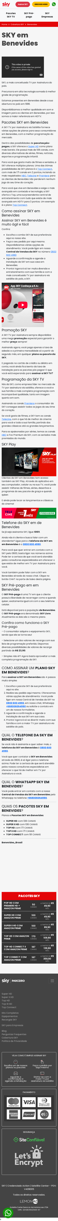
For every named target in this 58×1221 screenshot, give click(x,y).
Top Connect (44, 169)
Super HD (33, 146)
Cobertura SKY (17, 24)
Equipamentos (10, 1016)
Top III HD (7, 1004)
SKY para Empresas (12, 1025)
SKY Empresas (47, 15)
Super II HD (8, 997)
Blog (4, 1031)
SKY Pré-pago (29, 15)
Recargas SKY (9, 1019)
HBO (23, 175)
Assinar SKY (23, 4)
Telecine (32, 175)
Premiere (44, 175)
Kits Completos (10, 1013)
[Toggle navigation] (52, 981)
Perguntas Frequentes (14, 1034)
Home (4, 24)
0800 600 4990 (40, 4)
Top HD (6, 1000)
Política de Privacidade (14, 1041)
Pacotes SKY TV (11, 15)
